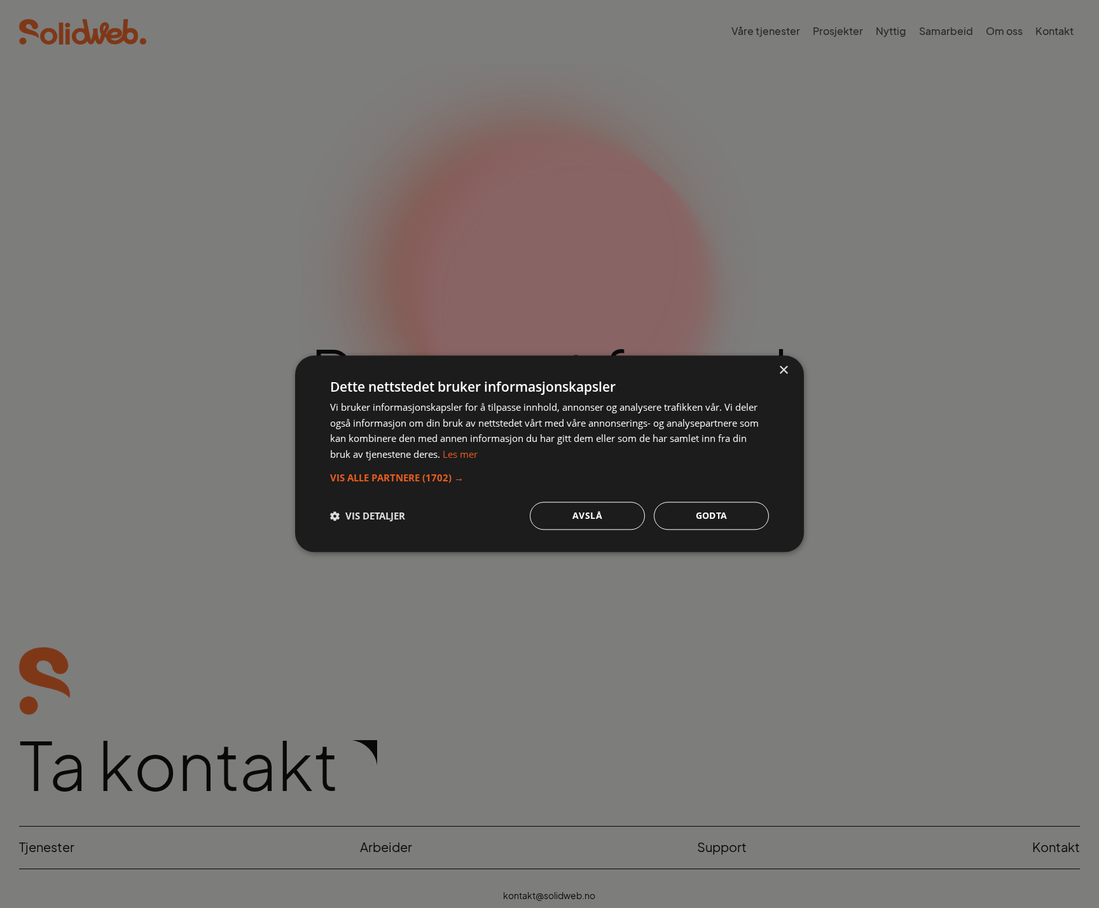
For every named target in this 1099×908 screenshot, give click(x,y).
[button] (549, 478)
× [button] (783, 370)
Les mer (460, 454)
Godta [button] (712, 516)
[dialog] (549, 453)
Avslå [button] (587, 516)
